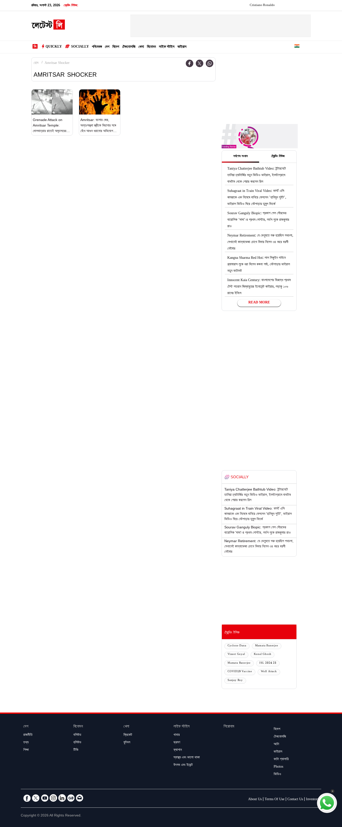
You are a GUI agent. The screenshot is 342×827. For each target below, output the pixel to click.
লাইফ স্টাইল (167, 47)
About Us (255, 799)
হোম (36, 63)
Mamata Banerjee (266, 646)
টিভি (75, 750)
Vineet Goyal (236, 654)
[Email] (79, 798)
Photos (278, 767)
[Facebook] (189, 63)
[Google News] (71, 798)
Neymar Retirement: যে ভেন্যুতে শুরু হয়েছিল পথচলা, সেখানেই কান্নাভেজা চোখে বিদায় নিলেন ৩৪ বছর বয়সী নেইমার (260, 242)
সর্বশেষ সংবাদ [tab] (240, 156)
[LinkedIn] (62, 798)
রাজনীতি (28, 735)
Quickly (54, 47)
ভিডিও (277, 774)
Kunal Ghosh (262, 654)
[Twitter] (199, 63)
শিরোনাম (229, 727)
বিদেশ (115, 47)
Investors (312, 799)
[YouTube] (44, 798)
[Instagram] (53, 798)
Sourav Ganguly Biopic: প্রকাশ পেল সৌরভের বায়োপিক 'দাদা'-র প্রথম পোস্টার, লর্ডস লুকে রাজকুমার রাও (258, 220)
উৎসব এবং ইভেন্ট (183, 765)
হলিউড (77, 743)
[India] (297, 47)
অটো (276, 744)
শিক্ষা (26, 750)
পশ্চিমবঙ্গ (97, 47)
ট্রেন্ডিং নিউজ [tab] (278, 156)
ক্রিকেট (127, 735)
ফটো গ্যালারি (281, 759)
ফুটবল (126, 743)
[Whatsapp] (209, 63)
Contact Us (295, 799)
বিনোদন (151, 47)
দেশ (107, 47)
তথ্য (26, 743)
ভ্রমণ (177, 743)
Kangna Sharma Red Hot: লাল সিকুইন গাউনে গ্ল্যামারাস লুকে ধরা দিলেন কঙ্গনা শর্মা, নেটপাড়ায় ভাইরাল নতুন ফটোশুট (258, 265)
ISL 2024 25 (267, 663)
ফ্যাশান (178, 750)
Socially (80, 47)
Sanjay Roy (235, 680)
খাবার (177, 735)
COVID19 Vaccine (240, 672)
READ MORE (259, 303)
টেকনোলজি (128, 47)
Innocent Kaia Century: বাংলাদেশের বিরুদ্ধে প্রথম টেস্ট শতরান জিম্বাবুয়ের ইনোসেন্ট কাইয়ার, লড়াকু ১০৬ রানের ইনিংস (259, 287)
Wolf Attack (269, 672)
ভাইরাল (182, 47)
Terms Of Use (274, 799)
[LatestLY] (48, 26)
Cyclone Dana (237, 646)
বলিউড (77, 735)
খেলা (141, 47)
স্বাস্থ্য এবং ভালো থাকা (187, 758)
